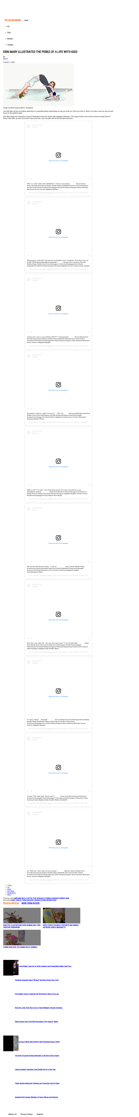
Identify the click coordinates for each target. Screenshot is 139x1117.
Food (9, 32)
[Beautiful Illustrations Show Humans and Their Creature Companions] (22, 915)
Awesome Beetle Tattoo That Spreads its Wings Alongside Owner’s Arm (41, 898)
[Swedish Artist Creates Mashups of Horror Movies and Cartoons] (8, 1043)
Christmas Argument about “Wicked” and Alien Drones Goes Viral (37, 980)
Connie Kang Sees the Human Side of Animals (20, 947)
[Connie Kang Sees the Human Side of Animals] (22, 937)
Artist (9, 889)
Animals (10, 38)
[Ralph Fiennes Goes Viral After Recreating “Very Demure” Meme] (8, 968)
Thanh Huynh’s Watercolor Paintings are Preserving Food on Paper (37, 1083)
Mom (9, 895)
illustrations (11, 893)
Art (8, 26)
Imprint (40, 1114)
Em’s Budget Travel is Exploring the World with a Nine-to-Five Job (37, 994)
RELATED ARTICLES (11, 903)
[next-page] (8, 951)
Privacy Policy (27, 1114)
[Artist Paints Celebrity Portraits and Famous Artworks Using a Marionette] (61, 915)
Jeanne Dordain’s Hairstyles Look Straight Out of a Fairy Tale (35, 1069)
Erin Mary (10, 891)
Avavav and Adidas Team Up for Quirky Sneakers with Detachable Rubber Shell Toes (43, 966)
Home (26, 20)
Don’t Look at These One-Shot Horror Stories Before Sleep (33, 900)
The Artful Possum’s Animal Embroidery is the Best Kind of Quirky (37, 1056)
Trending (10, 45)
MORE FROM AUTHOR (30, 903)
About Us (12, 1114)
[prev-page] (4, 951)
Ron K (5, 58)
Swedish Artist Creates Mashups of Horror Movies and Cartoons (36, 1097)
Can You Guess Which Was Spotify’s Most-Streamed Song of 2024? (37, 1042)
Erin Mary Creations (46, 192)
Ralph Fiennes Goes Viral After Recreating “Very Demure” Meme (36, 1022)
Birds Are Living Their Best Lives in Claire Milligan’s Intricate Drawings (38, 1008)
